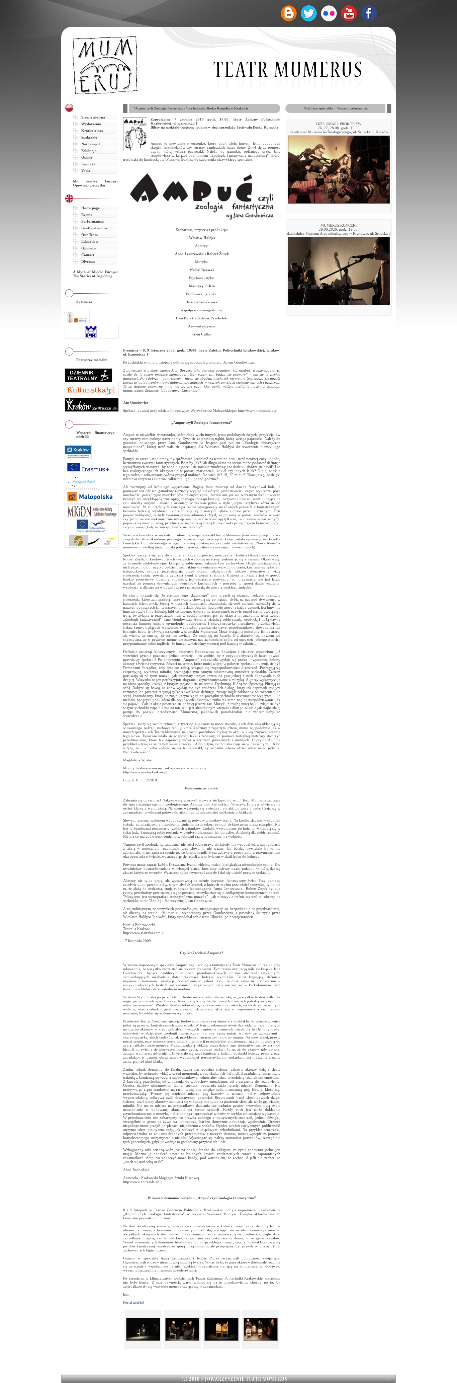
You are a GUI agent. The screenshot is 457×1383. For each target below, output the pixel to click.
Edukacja (89, 151)
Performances (92, 221)
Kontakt (88, 164)
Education (89, 241)
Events (86, 215)
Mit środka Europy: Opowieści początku (95, 183)
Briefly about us (94, 228)
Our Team (89, 235)
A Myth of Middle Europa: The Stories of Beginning (95, 274)
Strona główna (93, 117)
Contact (87, 255)
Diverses (88, 261)
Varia (85, 171)
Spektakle (89, 137)
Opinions (88, 248)
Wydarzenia (91, 124)
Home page (90, 208)
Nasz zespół (90, 144)
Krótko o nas (92, 131)
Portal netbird (133, 1302)
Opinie (86, 157)
